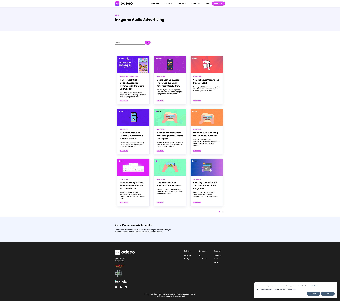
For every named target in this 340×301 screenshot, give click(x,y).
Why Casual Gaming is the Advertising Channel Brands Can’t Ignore (170, 135)
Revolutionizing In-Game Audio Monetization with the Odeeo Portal (132, 185)
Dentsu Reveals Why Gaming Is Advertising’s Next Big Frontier (131, 135)
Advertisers (187, 255)
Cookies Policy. (314, 286)
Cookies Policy (175, 294)
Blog (200, 255)
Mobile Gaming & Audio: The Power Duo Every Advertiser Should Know (168, 83)
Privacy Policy (149, 294)
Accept (313, 293)
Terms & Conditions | (162, 294)
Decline (328, 293)
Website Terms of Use (188, 294)
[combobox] (130, 43)
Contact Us (217, 255)
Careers (216, 262)
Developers (187, 259)
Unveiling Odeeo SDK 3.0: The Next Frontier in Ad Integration (205, 185)
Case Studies (203, 259)
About (216, 259)
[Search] (148, 43)
